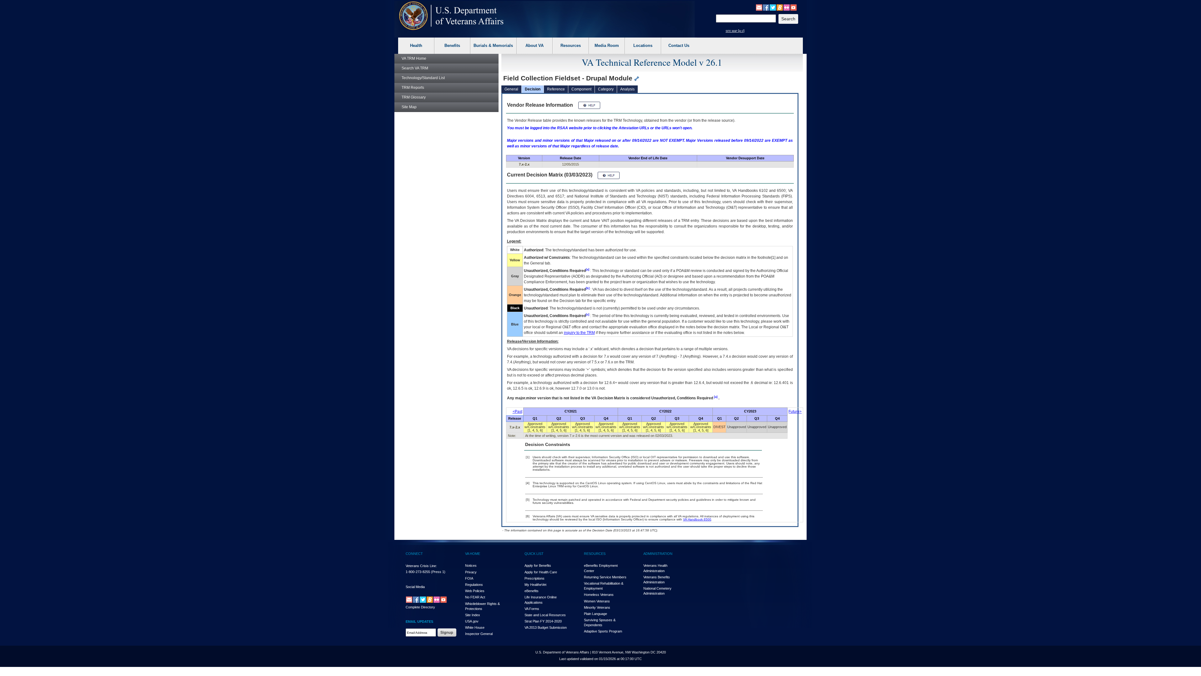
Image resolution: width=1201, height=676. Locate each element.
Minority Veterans (597, 607)
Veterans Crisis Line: (421, 566)
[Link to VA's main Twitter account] (772, 7)
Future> (795, 411)
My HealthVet (535, 584)
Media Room (607, 45)
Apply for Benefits (537, 565)
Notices (471, 565)
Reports (413, 87)
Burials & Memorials (493, 45)
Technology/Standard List (423, 78)
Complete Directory (420, 607)
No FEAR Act (475, 597)
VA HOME (472, 554)
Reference (556, 89)
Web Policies (474, 591)
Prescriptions (534, 578)
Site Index (472, 615)
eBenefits (531, 591)
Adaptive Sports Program (603, 631)
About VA (534, 45)
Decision (532, 89)
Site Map (409, 107)
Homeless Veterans (599, 595)
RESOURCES (595, 554)
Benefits (452, 45)
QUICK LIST (534, 554)
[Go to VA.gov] (451, 15)
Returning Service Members (605, 577)
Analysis (627, 89)
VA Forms (531, 609)
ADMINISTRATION (657, 554)
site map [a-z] (735, 31)
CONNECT (414, 554)
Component (581, 89)
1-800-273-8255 (418, 572)
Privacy (471, 572)
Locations (642, 45)
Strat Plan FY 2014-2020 (543, 621)
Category (606, 89)
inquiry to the (579, 332)
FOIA (469, 578)
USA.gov (472, 621)
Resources (570, 45)
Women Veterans (597, 601)
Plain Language (595, 614)
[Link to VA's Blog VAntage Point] (779, 7)
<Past (517, 411)
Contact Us (678, 45)
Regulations (474, 584)
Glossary (414, 97)
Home (414, 58)
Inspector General (479, 634)
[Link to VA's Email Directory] (759, 7)
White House (474, 627)
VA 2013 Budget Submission (545, 627)
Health (416, 45)
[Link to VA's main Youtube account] (793, 7)
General (511, 89)
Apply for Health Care (540, 572)
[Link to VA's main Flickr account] (786, 7)
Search (415, 68)
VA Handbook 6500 (697, 519)
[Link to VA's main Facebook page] (766, 7)
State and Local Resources (545, 615)
